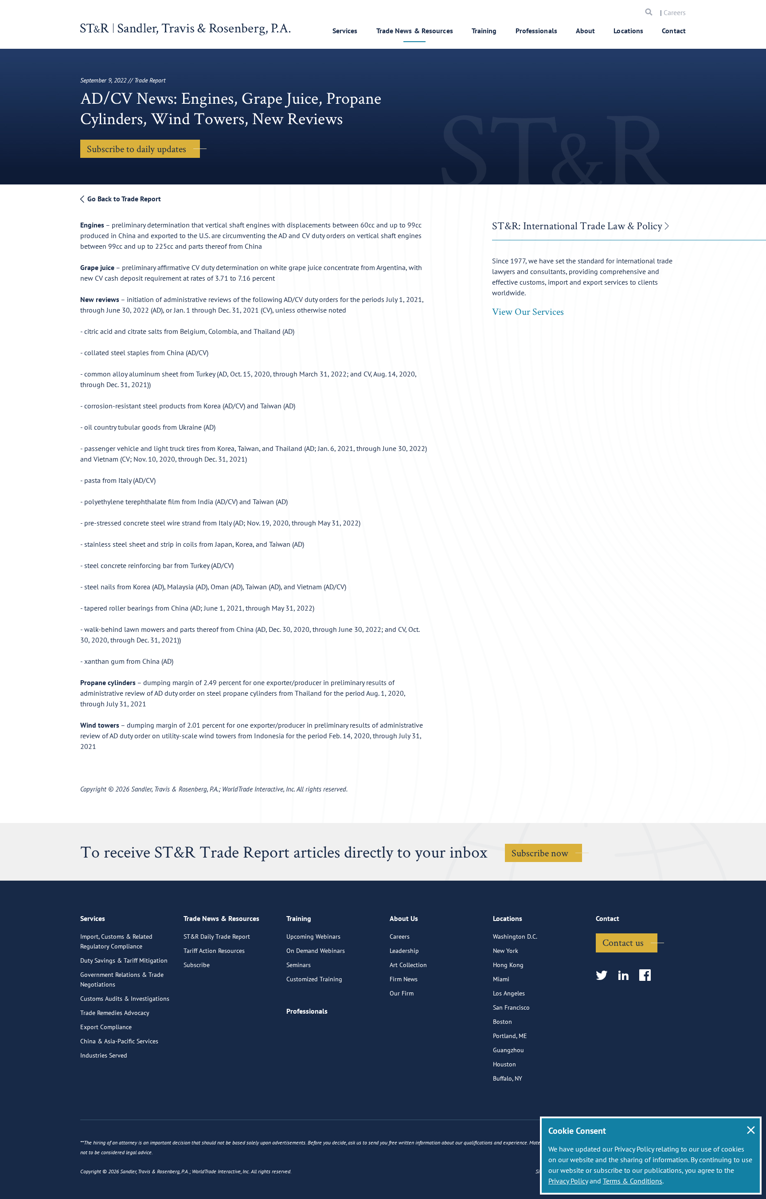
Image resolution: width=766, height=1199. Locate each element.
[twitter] (604, 975)
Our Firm (402, 993)
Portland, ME (510, 1036)
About (585, 30)
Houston (504, 1064)
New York (505, 951)
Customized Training (314, 979)
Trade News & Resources (414, 30)
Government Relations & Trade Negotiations (122, 979)
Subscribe (197, 965)
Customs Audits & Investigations (124, 999)
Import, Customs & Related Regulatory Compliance (116, 941)
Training (484, 30)
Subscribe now (540, 852)
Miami (501, 979)
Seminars (298, 965)
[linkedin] (626, 975)
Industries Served (103, 1055)
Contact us (623, 942)
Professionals (536, 30)
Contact (674, 30)
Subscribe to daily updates (136, 148)
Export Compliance (106, 1027)
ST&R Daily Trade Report (217, 936)
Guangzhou (508, 1050)
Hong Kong (508, 965)
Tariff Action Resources (214, 951)
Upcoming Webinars (313, 936)
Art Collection (408, 965)
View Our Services (528, 311)
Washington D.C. (515, 936)
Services (345, 30)
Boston (502, 1022)
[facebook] (648, 975)
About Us (404, 918)
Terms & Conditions (632, 1180)
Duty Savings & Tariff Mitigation (124, 960)
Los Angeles (509, 993)
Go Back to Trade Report (123, 198)
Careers (675, 12)
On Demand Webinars (315, 951)
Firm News (404, 979)
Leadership (404, 951)
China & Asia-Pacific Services (119, 1041)
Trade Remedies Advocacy (114, 1013)
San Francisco (511, 1007)
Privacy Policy (568, 1180)
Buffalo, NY (507, 1078)
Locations (628, 30)
